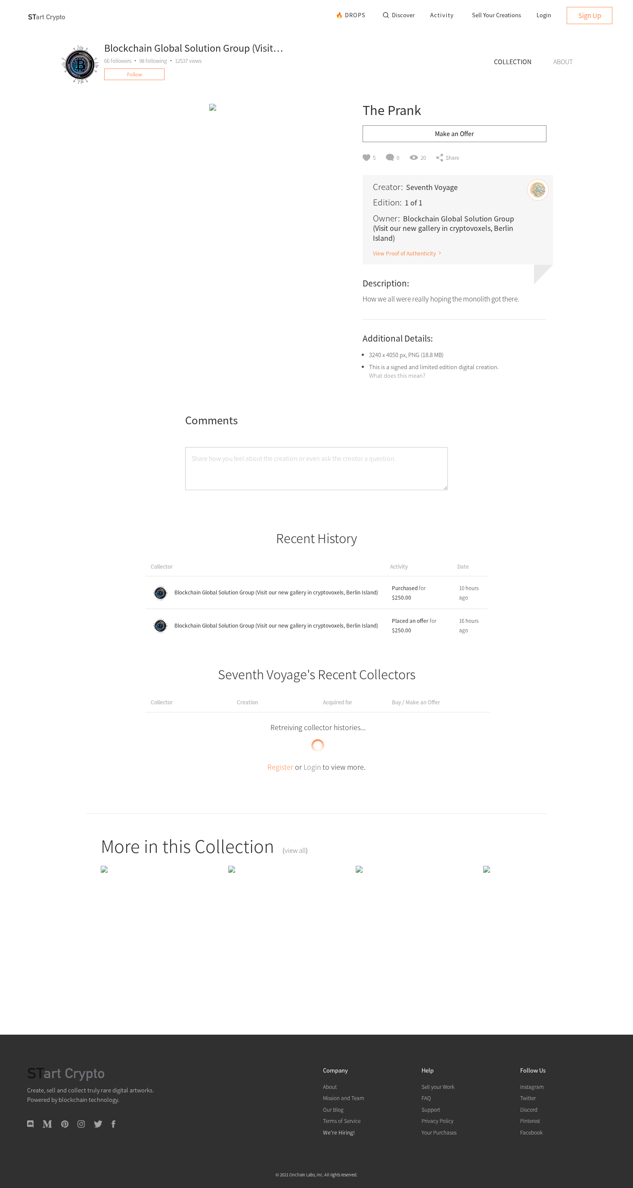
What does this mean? (397, 375)
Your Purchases (439, 1132)
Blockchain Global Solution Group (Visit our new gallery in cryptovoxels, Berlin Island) (276, 592)
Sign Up (589, 15)
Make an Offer (454, 133)
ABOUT (563, 61)
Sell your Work (438, 1086)
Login (544, 15)
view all (295, 850)
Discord (528, 1109)
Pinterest (530, 1120)
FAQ (426, 1097)
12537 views (188, 60)
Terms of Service (341, 1120)
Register (280, 767)
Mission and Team (343, 1097)
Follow (134, 74)
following (153, 60)
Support (431, 1109)
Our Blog (333, 1109)
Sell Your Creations (496, 15)
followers (117, 60)
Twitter (528, 1097)
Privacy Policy (437, 1120)
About (330, 1086)
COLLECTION (512, 61)
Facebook (531, 1132)
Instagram (532, 1086)
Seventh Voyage (432, 187)
